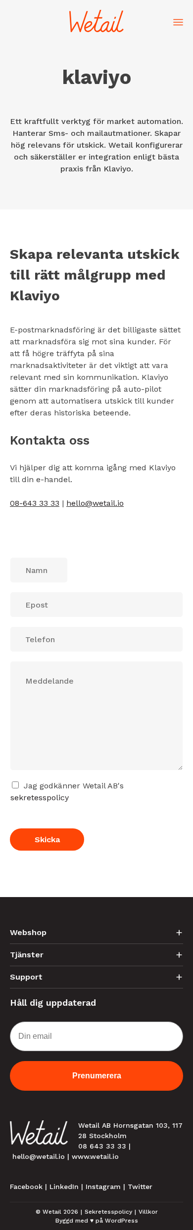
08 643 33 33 (102, 1146)
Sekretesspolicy (108, 1211)
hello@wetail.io (95, 503)
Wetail (52, 1211)
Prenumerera (96, 1075)
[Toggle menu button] (178, 21)
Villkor (148, 1211)
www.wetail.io (95, 1156)
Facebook (26, 1186)
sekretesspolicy (39, 797)
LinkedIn (64, 1186)
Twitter (140, 1186)
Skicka (47, 839)
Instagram (103, 1186)
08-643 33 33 (34, 503)
